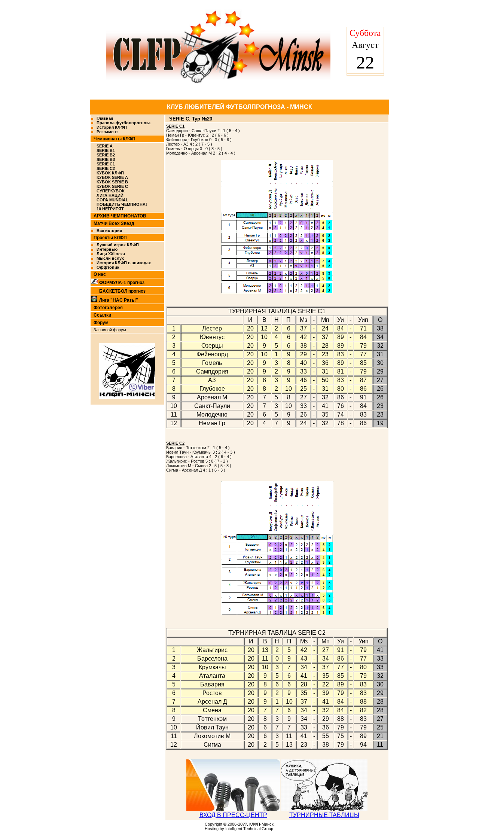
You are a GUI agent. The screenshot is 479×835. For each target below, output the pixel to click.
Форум (101, 322)
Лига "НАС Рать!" (118, 300)
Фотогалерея (108, 307)
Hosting (212, 828)
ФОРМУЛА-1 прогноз (121, 282)
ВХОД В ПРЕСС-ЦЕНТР (233, 815)
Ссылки (102, 315)
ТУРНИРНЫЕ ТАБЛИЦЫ (324, 815)
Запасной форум (110, 329)
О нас (100, 274)
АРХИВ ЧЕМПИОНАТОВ (120, 216)
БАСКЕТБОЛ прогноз (122, 291)
